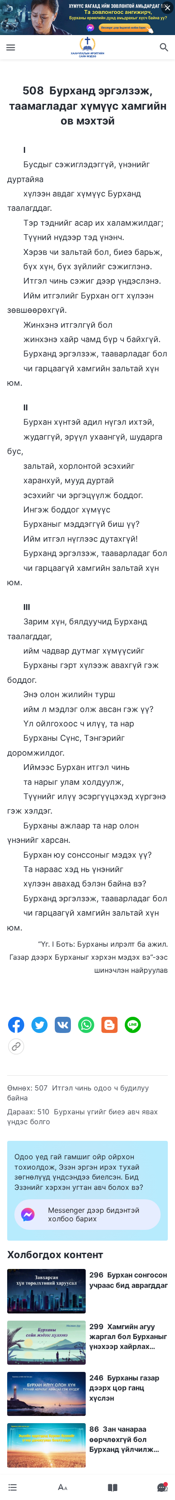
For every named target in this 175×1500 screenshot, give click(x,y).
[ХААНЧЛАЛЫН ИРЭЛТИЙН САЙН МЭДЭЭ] (87, 47)
